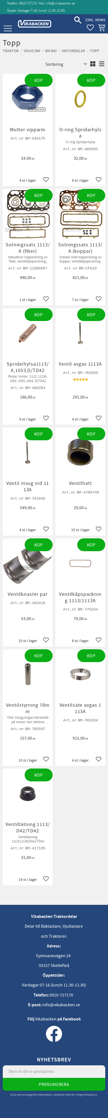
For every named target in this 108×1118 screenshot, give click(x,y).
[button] (7, 28)
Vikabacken (45, 1019)
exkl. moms (95, 20)
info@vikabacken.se (60, 3)
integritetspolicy (86, 1095)
